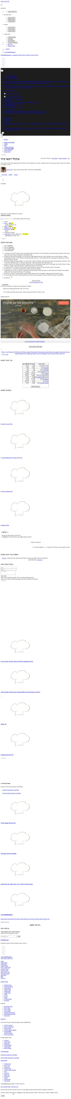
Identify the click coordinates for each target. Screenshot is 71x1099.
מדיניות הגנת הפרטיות (6, 1094)
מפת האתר (4, 964)
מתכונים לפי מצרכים (29, 86)
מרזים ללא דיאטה (20, 128)
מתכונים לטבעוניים (33, 81)
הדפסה (10, 174)
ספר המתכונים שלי (56, 86)
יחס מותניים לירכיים (9, 111)
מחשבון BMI (7, 113)
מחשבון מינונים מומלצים (27, 113)
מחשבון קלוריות (42, 111)
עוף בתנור (6, 1076)
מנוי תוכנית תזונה (5, 972)
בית (69, 158)
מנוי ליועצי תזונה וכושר (7, 958)
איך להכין (67, 123)
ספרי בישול (29, 87)
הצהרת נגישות (11, 46)
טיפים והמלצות (15, 123)
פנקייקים (6, 1073)
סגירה (2, 1096)
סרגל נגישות (7, 152)
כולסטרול (45, 379)
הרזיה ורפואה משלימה (11, 128)
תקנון (2, 967)
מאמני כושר (7, 1046)
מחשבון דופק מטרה (20, 111)
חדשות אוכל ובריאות (7, 124)
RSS (2, 976)
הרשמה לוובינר (8, 150)
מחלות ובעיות (50, 123)
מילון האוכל (7, 100)
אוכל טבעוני (7, 993)
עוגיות (19, 81)
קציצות (6, 144)
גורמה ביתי (7, 129)
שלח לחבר (4, 174)
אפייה (26, 81)
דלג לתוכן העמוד (5, 1)
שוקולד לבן (7, 229)
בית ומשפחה (61, 123)
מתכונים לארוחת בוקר (10, 1070)
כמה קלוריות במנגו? (9, 142)
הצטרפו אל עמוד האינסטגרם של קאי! (35, 341)
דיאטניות (6, 1040)
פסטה (15, 81)
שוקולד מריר (7, 234)
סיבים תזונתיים (44, 383)
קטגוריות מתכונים (4, 981)
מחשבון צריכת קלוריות (40, 113)
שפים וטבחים (7, 1045)
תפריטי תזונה (35, 102)
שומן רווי (42, 375)
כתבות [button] (9, 120)
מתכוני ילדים (43, 83)
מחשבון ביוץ (7, 119)
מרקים (38, 83)
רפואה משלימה (42, 123)
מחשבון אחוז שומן (16, 113)
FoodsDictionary (5, 940)
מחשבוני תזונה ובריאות (10, 110)
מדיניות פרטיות (5, 969)
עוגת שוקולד (7, 1064)
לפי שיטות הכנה (8, 87)
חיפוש (6, 139)
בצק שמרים (7, 1079)
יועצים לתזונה (7, 1048)
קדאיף (6, 223)
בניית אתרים (14, 1086)
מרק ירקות (7, 1065)
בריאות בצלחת (64, 128)
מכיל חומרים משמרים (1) (36, 282)
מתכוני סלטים (64, 81)
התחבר (7, 49)
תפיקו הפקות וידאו (5, 1086)
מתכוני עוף (11, 81)
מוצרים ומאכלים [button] (17, 99)
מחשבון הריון (7, 117)
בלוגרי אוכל (7, 1042)
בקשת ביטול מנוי (5, 973)
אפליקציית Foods (8, 90)
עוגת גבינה (7, 1067)
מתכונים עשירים (39, 86)
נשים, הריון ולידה (23, 123)
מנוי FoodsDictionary (10, 52)
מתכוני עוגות (48, 81)
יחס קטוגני (40, 560)
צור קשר (10, 44)
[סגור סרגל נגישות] (1, 5)
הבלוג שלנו (3, 975)
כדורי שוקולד (7, 1068)
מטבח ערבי (54, 158)
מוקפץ (22, 81)
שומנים (46, 373)
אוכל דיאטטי (20, 86)
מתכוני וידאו (47, 86)
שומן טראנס (41, 377)
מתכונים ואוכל (62, 158)
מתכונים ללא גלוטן (31, 83)
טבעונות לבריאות (46, 128)
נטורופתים (7, 1043)
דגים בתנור (7, 1081)
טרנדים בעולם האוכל (9, 83)
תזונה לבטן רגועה (29, 128)
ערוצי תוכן (7, 122)
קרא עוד (4, 558)
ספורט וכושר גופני (33, 123)
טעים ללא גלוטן (55, 128)
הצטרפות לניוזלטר (9, 147)
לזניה (5, 1071)
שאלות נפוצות (4, 966)
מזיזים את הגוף (11, 128)
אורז (5, 145)
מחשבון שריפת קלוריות (32, 111)
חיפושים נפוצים (4, 1060)
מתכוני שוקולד (8, 999)
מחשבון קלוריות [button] (16, 104)
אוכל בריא (13, 86)
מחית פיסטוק (7, 228)
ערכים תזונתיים (27, 102)
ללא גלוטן (6, 1000)
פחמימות (46, 369)
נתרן (47, 381)
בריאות (56, 123)
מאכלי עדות (7, 86)
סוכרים (43, 371)
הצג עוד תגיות (5, 354)
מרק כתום (7, 1074)
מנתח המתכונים (65, 86)
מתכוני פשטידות (56, 81)
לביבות (6, 1078)
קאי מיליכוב (9, 169)
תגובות (16, 174)
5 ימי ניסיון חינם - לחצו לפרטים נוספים (14, 107)
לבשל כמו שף (38, 128)
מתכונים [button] (16, 78)
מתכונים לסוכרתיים (21, 83)
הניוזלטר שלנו (5, 928)
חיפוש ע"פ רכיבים (18, 102)
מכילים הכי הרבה (8, 102)
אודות (2, 961)
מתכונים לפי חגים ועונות (19, 87)
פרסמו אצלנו (4, 963)
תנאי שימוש (7, 967)
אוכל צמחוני (41, 81)
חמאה (5, 226)
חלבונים (46, 368)
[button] (9, 78)
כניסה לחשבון (9, 75)
